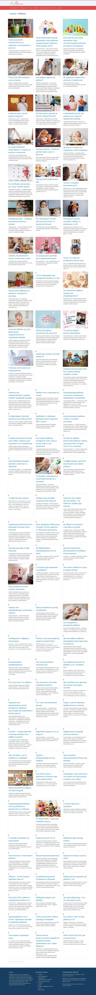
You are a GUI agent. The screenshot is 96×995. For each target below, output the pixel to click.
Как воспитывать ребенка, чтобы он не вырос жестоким (74, 419)
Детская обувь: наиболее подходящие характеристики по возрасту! (75, 641)
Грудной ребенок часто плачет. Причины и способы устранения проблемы (20, 919)
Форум (51, 8)
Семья (46, 8)
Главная (12, 13)
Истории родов (45, 981)
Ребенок (36, 8)
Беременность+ (23, 8)
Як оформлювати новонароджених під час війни (46, 551)
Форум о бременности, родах (46, 986)
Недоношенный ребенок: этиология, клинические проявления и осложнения (74, 395)
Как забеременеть (14, 8)
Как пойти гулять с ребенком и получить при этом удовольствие (46, 776)
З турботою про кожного (19, 498)
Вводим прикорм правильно (47, 855)
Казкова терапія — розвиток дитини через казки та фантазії (47, 152)
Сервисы (59, 8)
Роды (30, 8)
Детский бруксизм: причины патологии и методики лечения (75, 685)
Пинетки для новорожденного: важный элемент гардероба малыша (20, 395)
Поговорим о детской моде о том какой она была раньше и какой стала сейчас (75, 776)
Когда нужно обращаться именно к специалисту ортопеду (19, 293)
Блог (55, 8)
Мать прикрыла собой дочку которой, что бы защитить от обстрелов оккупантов (48, 527)
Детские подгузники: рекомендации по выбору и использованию (74, 551)
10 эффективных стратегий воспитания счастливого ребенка (74, 464)
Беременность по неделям (45, 979)
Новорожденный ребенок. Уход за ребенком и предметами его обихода (19, 806)
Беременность (42, 978)
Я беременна (67, 972)
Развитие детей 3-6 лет (45, 838)
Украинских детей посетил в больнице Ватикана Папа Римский (20, 527)
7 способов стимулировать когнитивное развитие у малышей (47, 479)
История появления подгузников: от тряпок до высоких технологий (19, 150)
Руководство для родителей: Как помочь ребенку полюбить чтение (75, 371)
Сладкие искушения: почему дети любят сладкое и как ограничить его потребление (20, 441)
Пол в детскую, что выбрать (20, 682)
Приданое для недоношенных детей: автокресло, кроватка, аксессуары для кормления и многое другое (20, 707)
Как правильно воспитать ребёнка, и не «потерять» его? (74, 665)
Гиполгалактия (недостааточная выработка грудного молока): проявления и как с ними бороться (47, 940)
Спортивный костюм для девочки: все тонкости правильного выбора (73, 116)
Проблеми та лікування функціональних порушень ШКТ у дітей (47, 419)
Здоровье (42, 8)
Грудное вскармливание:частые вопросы (45, 758)
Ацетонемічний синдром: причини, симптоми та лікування (19, 464)
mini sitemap (41, 989)
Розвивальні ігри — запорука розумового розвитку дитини (20, 221)
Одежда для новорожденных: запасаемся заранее (20, 610)
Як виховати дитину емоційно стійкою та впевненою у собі (71, 221)
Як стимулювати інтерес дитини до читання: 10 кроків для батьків (46, 221)
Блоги (40, 988)
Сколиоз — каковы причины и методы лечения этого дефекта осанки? (20, 734)
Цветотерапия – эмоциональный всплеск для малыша (75, 758)
